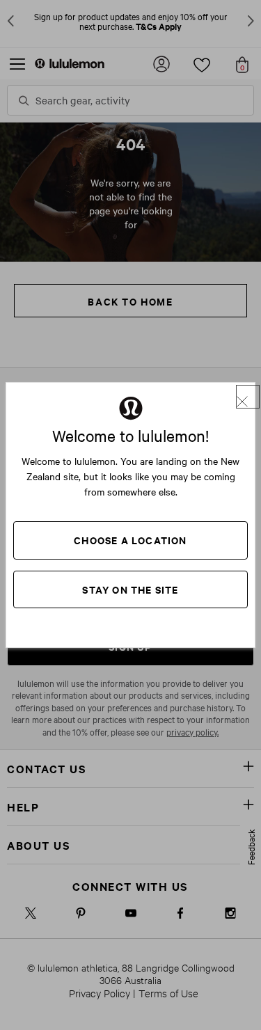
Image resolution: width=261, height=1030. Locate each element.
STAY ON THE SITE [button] (130, 589)
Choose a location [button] (130, 539)
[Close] (248, 397)
